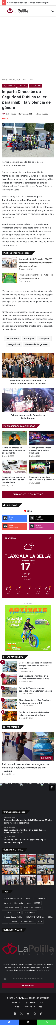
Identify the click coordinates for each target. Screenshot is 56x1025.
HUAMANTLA (27, 80)
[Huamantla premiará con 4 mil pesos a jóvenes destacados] (9, 278)
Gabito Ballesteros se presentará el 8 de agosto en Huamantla (14, 450)
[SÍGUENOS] (51, 787)
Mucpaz (29, 338)
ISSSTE (37, 903)
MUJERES (23, 86)
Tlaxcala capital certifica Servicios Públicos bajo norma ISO (31, 3)
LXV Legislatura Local (12, 912)
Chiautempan (41, 898)
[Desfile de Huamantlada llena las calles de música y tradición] (9, 716)
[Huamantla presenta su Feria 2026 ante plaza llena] (41, 467)
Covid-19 (7, 903)
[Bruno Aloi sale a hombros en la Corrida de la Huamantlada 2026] (9, 680)
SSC (5, 922)
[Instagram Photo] (10, 793)
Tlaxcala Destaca (27, 922)
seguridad (14, 344)
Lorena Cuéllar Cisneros (32, 908)
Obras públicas (29, 912)
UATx (40, 922)
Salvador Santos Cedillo (13, 917)
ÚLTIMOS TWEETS (12, 930)
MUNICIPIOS (15, 80)
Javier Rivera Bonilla (11, 908)
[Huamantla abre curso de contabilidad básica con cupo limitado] (14, 467)
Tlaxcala (14, 922)
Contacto (28, 1007)
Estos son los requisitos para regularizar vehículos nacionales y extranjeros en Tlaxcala (25, 767)
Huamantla (13, 338)
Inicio (6, 80)
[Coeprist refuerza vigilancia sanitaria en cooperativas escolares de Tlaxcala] (45, 880)
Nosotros (38, 1007)
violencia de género (37, 344)
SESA (50, 917)
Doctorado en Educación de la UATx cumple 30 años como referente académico (35, 666)
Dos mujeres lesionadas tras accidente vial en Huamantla (40, 450)
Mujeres (45, 338)
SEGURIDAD (35, 86)
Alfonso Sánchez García (13, 898)
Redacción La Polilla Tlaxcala (17, 114)
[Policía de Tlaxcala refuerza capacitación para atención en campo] (9, 692)
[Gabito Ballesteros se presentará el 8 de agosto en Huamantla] (14, 438)
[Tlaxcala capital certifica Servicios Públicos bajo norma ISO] (9, 704)
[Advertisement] (28, 47)
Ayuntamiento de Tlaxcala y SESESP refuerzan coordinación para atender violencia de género (36, 262)
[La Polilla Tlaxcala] (18, 10)
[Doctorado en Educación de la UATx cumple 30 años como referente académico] (9, 666)
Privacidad (18, 1007)
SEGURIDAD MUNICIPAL (35, 917)
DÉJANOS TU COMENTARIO (28, 494)
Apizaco (29, 898)
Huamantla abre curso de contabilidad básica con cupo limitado (13, 479)
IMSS (29, 903)
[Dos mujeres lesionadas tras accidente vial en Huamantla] (41, 438)
